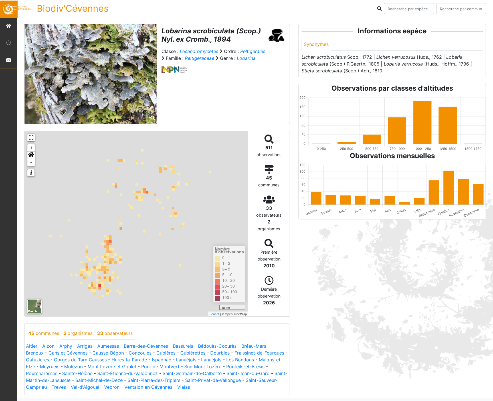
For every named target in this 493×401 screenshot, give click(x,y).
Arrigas (84, 346)
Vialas (183, 387)
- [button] (31, 163)
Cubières (165, 353)
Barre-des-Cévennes (146, 346)
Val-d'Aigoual (85, 387)
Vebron (112, 387)
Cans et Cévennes (68, 353)
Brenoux (35, 353)
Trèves (59, 387)
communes (43, 333)
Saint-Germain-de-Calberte (192, 373)
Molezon (73, 366)
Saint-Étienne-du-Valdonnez (127, 373)
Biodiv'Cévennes (73, 8)
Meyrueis (49, 366)
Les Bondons (240, 360)
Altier (31, 346)
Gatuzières (37, 360)
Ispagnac (161, 360)
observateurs (115, 333)
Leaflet (214, 314)
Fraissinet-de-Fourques (259, 353)
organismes (78, 333)
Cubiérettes (192, 353)
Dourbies (220, 353)
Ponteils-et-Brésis (245, 366)
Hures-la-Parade (129, 360)
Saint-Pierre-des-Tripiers (154, 380)
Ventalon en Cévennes (148, 387)
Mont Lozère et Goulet (112, 366)
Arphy (65, 346)
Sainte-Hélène (77, 373)
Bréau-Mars (253, 346)
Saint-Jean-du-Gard (248, 373)
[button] (31, 155)
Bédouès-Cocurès (217, 346)
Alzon (48, 346)
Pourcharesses (41, 373)
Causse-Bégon (108, 353)
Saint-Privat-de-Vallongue (213, 380)
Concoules (140, 353)
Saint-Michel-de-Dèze (99, 380)
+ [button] (31, 148)
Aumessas (108, 346)
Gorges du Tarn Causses (80, 360)
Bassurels (183, 346)
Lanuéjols (186, 360)
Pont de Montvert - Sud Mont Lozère (181, 366)
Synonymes (316, 44)
